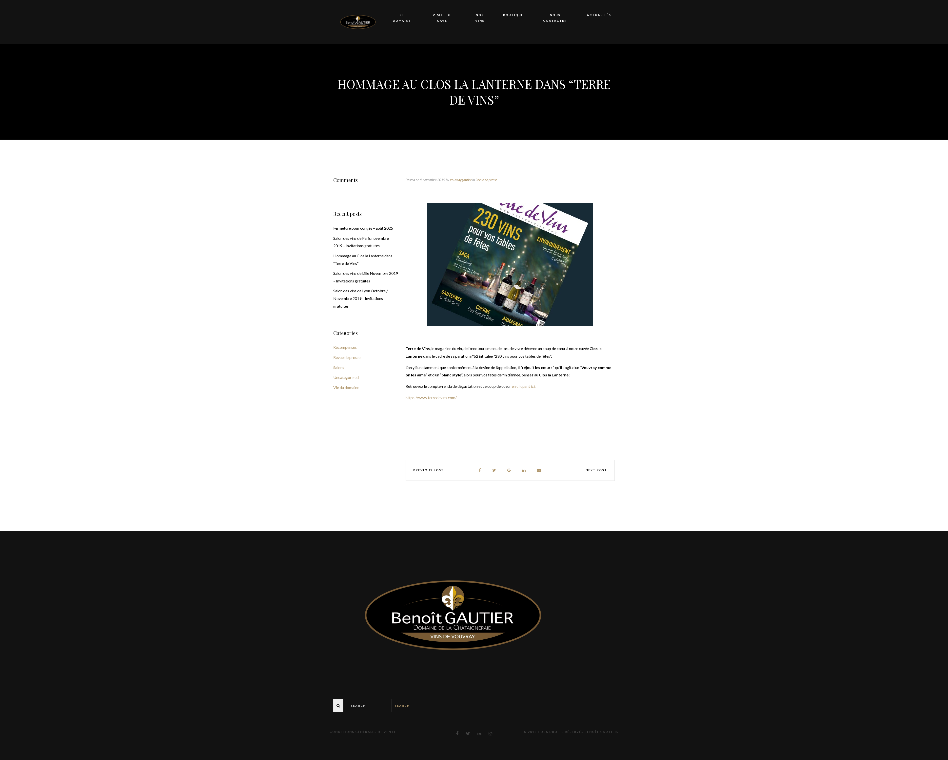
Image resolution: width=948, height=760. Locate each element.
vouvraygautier (461, 180)
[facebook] (480, 470)
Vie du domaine (346, 387)
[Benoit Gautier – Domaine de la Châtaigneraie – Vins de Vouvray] (358, 21)
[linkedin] (524, 470)
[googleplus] (509, 470)
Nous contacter (555, 17)
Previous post (428, 470)
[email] (539, 470)
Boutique (513, 15)
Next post (596, 470)
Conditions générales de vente (363, 732)
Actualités (599, 15)
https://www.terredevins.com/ (431, 397)
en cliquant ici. (524, 386)
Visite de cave (442, 17)
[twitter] (494, 470)
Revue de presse (486, 180)
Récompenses (345, 347)
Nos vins (479, 17)
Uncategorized (346, 377)
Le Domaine (402, 17)
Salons (338, 367)
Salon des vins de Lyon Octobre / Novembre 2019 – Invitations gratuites (360, 298)
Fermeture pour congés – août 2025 (363, 228)
